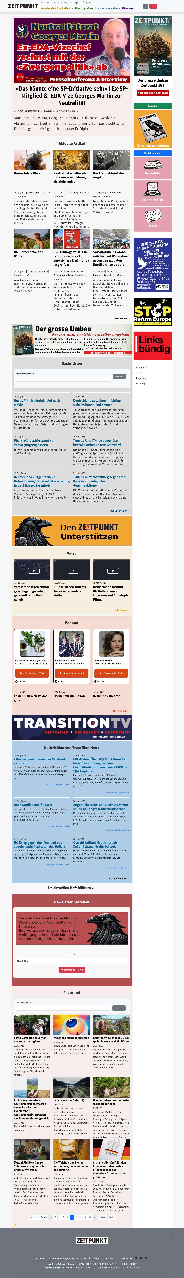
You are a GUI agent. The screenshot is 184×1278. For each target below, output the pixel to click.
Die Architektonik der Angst (108, 175)
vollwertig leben (82, 8)
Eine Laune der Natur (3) (68, 1094)
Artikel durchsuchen (23, 996)
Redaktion (72, 193)
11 (91, 1211)
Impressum (141, 378)
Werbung (140, 384)
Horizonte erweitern (107, 8)
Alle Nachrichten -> (120, 504)
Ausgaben (45, 3)
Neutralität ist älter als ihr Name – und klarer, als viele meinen (69, 177)
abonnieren (15, 1219)
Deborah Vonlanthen (37, 272)
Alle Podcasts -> (121, 705)
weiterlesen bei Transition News (58, 778)
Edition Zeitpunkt (60, 3)
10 (85, 1211)
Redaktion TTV (34, 111)
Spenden (152, 106)
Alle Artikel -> (122, 318)
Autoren (140, 373)
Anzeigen (75, 3)
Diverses (127, 8)
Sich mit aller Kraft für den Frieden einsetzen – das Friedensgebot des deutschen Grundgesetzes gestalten (109, 1164)
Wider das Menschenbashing (71, 1031)
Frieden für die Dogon (69, 689)
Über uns (87, 3)
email (70, 949)
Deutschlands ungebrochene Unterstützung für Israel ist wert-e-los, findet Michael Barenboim (42, 475)
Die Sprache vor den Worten (28, 254)
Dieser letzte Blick (27, 173)
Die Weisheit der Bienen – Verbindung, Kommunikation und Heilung (71, 1160)
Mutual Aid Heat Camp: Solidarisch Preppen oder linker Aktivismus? (30, 1160)
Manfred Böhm (113, 193)
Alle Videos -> (122, 604)
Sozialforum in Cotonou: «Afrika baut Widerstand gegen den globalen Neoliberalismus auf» (111, 258)
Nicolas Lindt (33, 193)
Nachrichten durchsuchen (25, 367)
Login (153, 6)
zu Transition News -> (118, 872)
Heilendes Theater (106, 689)
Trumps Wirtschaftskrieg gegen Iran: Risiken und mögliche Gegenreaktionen (99, 475)
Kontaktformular (152, 153)
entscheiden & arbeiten (55, 8)
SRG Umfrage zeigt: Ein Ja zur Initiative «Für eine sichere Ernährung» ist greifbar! (71, 258)
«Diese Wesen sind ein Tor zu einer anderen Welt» (69, 585)
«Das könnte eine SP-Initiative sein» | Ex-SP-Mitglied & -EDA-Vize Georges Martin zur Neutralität (72, 96)
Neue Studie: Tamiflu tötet (33, 799)
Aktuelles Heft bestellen (153, 92)
